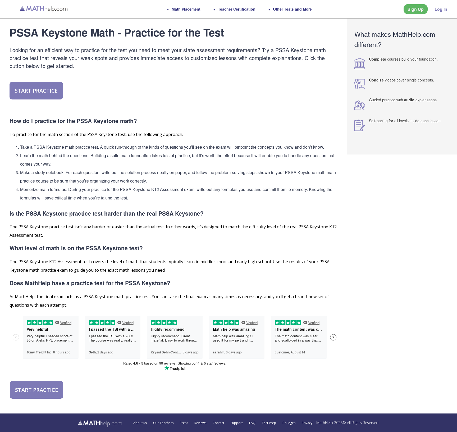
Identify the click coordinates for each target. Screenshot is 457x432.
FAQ (252, 423)
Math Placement (186, 9)
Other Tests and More (292, 9)
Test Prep (269, 423)
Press (184, 423)
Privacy (307, 423)
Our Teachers (163, 423)
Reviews (200, 423)
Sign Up (416, 9)
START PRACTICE (36, 90)
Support (237, 423)
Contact (218, 423)
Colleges (288, 423)
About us (140, 423)
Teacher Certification (236, 9)
